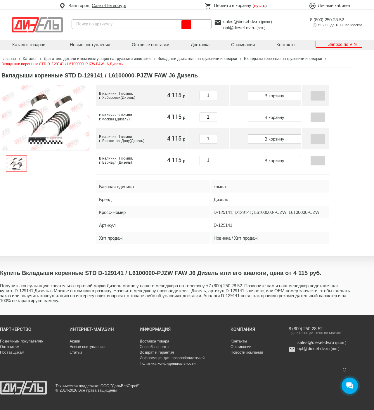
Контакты (285, 44)
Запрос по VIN (342, 44)
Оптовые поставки (150, 44)
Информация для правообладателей (172, 358)
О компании (243, 44)
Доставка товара (154, 341)
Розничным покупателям (22, 341)
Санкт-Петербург (109, 5)
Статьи (76, 352)
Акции (75, 341)
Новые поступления (90, 44)
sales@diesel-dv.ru (241, 21)
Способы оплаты (154, 347)
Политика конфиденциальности (167, 363)
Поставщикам (12, 352)
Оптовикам (9, 347)
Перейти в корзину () (240, 5)
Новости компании (247, 352)
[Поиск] (186, 24)
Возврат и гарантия (157, 352)
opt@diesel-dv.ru (239, 27)
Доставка (200, 44)
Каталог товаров (28, 44)
